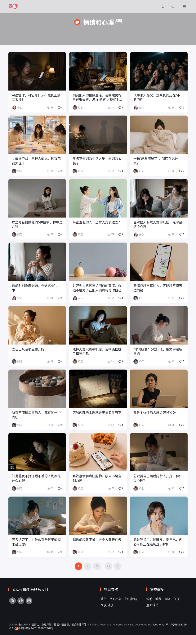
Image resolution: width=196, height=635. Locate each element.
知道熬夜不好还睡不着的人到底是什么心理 (36, 478)
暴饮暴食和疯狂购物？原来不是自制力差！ (97, 478)
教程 (158, 599)
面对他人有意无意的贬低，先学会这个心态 (157, 224)
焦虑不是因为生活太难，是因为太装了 (97, 161)
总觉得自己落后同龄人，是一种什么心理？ (157, 478)
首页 (103, 599)
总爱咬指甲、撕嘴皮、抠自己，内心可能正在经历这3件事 (157, 542)
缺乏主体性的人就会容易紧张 (154, 413)
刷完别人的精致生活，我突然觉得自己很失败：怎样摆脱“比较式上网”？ (97, 97)
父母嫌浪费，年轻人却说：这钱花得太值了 (36, 161)
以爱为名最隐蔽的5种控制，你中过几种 (37, 224)
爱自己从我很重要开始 (28, 349)
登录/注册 (107, 605)
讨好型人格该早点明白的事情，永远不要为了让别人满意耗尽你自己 (97, 288)
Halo (130, 624)
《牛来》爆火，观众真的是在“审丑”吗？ (156, 97)
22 (108, 566)
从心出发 (115, 599)
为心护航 (131, 599)
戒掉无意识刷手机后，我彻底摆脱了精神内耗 (97, 351)
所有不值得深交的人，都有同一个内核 (36, 415)
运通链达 (152, 605)
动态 (168, 599)
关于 (177, 599)
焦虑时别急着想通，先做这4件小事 (36, 288)
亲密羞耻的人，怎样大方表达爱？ (97, 222)
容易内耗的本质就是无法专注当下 (97, 413)
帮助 (149, 599)
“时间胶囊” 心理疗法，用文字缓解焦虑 (157, 351)
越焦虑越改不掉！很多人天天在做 (97, 540)
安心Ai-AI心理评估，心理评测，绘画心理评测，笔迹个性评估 (52, 624)
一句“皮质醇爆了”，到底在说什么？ (155, 161)
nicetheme (158, 624)
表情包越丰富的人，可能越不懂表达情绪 (157, 288)
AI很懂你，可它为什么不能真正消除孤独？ (36, 97)
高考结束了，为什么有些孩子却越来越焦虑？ (36, 542)
